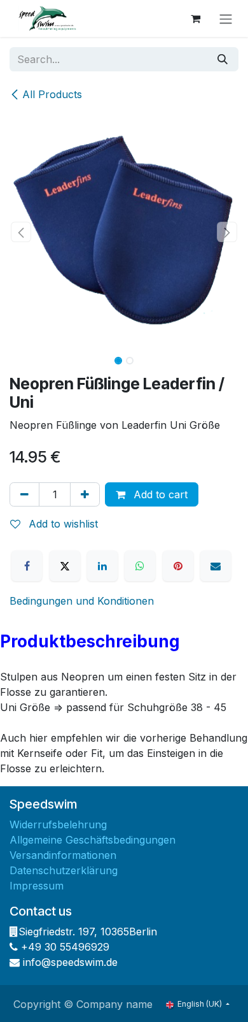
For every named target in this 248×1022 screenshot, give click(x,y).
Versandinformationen (63, 855)
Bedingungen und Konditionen (82, 600)
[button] (21, 232)
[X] (65, 566)
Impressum (37, 885)
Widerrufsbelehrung (58, 824)
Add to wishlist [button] (61, 523)
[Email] (215, 566)
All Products (52, 94)
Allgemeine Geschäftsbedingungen (93, 839)
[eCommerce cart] (195, 18)
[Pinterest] (178, 566)
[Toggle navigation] (225, 18)
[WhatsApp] (140, 566)
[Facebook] (26, 566)
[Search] (222, 59)
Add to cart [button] (159, 494)
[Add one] (85, 494)
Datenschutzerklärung (64, 870)
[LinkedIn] (102, 566)
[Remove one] (24, 494)
